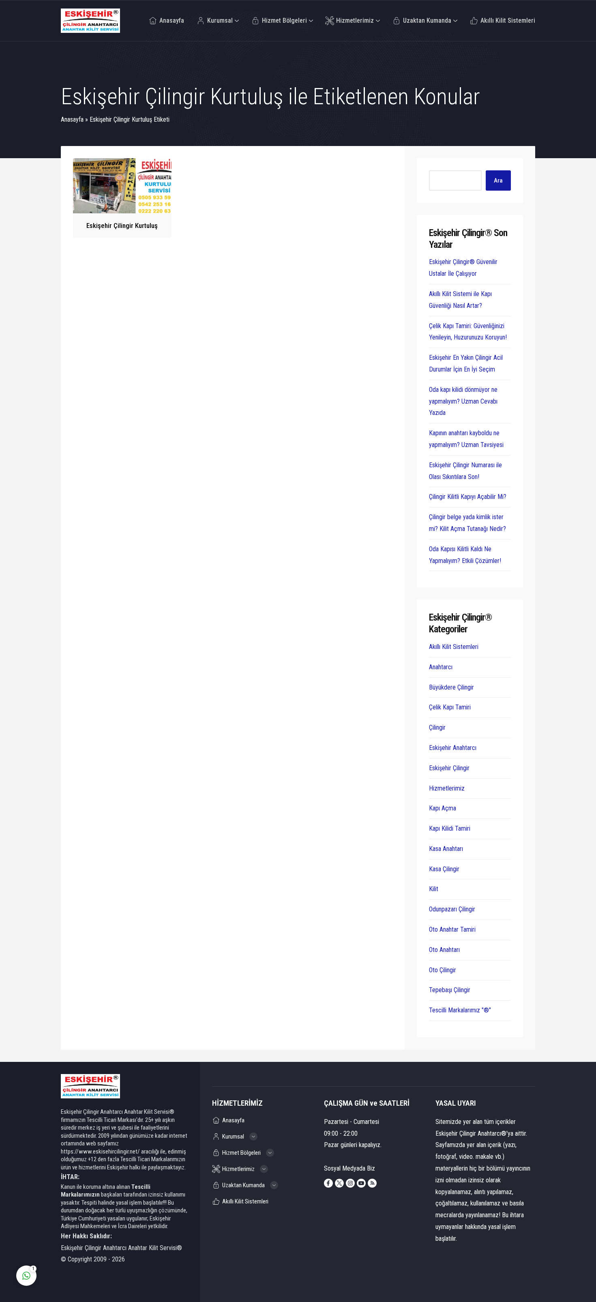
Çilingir (437, 727)
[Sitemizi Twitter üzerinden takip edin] (339, 1183)
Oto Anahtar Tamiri (452, 929)
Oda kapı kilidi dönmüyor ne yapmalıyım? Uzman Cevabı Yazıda (463, 401)
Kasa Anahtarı (446, 849)
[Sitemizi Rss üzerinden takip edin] (372, 1183)
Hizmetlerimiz (447, 788)
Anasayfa (72, 119)
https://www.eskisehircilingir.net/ (100, 1151)
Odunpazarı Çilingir (452, 909)
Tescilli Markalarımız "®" (460, 1010)
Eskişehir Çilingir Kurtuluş (122, 225)
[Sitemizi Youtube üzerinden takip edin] (361, 1183)
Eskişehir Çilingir (449, 768)
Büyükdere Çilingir (451, 687)
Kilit (433, 889)
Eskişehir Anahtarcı (452, 748)
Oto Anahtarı (444, 950)
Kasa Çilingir (444, 869)
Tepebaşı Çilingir (449, 990)
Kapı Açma (442, 808)
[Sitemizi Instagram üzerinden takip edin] (350, 1183)
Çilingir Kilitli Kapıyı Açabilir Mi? (467, 497)
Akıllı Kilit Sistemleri (453, 647)
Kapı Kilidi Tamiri (449, 828)
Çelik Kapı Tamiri (450, 707)
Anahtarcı (440, 667)
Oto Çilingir (442, 970)
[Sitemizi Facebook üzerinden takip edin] (328, 1183)
